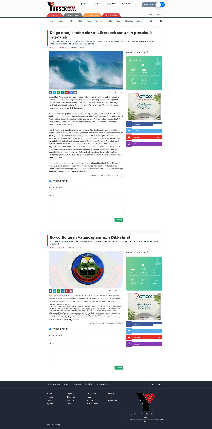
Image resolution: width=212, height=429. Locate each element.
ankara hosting (53, 425)
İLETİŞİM (89, 384)
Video (109, 397)
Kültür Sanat (92, 404)
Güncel (61, 21)
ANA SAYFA (55, 15)
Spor (119, 21)
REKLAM (77, 384)
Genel (52, 21)
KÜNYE (67, 384)
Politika (110, 21)
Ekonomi (99, 21)
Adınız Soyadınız (56, 187)
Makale (90, 400)
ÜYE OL (151, 15)
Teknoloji (111, 394)
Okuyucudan (112, 400)
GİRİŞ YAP (160, 15)
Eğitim (80, 21)
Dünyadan (129, 21)
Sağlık (71, 21)
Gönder (119, 220)
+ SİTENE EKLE (103, 384)
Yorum (51, 195)
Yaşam (89, 21)
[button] (149, 5)
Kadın (139, 21)
